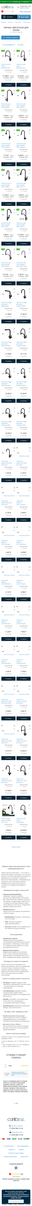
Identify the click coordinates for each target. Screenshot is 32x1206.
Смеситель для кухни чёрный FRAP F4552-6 (5, 264)
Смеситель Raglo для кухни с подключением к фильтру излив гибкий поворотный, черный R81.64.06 (21, 304)
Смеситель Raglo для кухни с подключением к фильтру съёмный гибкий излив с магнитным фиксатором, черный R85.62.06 (6, 423)
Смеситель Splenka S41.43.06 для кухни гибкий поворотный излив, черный (6, 701)
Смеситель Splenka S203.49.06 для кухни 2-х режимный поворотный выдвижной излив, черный (5, 621)
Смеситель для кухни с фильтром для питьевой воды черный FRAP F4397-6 (6, 66)
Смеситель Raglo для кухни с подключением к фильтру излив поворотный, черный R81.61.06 (6, 344)
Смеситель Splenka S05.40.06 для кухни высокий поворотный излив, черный (6, 463)
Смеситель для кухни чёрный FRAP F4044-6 (5, 105)
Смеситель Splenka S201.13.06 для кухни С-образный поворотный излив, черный (20, 502)
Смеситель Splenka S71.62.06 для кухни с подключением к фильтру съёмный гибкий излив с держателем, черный (21, 780)
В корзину (8, 85)
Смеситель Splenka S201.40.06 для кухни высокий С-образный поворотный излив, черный (6, 542)
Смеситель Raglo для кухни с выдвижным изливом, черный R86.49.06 (6, 304)
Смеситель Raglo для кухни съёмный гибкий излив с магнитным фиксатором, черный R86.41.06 (21, 423)
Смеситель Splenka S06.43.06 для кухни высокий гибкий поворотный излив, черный (6, 502)
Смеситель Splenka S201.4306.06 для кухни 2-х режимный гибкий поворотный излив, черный (21, 542)
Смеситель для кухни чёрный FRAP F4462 (5, 224)
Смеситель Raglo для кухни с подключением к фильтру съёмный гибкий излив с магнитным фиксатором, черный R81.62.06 (6, 383)
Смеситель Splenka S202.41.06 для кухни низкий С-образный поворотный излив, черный (21, 582)
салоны (14, 1037)
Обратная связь (17, 1132)
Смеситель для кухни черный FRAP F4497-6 (21, 224)
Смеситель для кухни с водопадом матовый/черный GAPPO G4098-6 (21, 820)
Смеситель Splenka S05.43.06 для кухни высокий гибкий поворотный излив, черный (21, 463)
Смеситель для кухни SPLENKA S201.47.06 (5, 820)
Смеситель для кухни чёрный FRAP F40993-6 (5, 145)
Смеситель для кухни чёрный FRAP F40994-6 (21, 145)
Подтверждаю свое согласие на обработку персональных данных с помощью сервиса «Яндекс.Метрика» (16, 1196)
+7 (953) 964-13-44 (25, 6)
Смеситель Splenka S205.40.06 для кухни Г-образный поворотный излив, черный (6, 661)
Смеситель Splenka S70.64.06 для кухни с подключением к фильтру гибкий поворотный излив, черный (6, 780)
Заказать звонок (17, 1126)
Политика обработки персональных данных (16, 1189)
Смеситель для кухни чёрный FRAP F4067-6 (21, 105)
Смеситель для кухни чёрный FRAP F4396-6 (5, 185)
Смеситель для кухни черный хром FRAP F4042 (21, 264)
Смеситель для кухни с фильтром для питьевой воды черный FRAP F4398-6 (21, 66)
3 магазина (27, 11)
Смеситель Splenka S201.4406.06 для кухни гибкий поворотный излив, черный (6, 582)
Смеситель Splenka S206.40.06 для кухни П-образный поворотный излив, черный (20, 661)
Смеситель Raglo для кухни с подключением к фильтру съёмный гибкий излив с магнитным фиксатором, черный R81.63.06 (21, 383)
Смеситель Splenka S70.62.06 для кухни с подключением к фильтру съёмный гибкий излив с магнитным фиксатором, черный (6, 741)
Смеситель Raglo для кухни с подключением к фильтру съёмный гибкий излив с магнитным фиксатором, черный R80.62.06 (21, 344)
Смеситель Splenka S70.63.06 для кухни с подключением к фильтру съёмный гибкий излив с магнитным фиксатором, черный (21, 741)
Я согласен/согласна (16, 1201)
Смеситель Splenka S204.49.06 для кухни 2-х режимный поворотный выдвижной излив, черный (20, 621)
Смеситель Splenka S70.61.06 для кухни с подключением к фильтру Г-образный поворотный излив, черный (21, 701)
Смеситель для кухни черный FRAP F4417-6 (21, 185)
